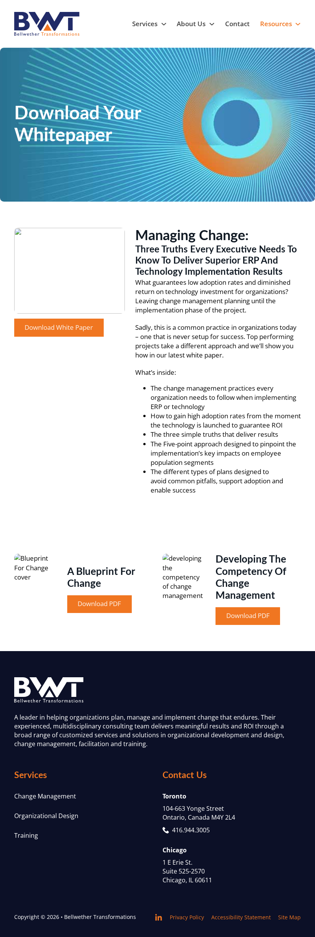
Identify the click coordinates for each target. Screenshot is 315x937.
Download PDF (99, 603)
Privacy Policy (187, 917)
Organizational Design (46, 816)
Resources (276, 23)
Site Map (289, 917)
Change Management (45, 796)
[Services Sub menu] (164, 24)
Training (26, 835)
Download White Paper (59, 327)
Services (145, 23)
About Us (191, 23)
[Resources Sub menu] (298, 24)
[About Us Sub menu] (212, 24)
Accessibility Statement (241, 917)
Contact (237, 23)
